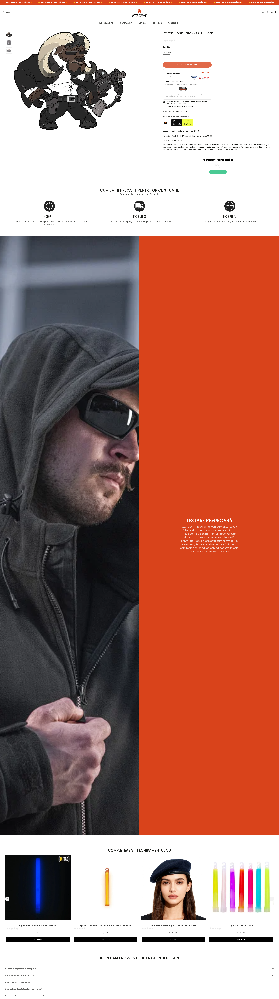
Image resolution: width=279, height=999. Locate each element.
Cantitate (167, 53)
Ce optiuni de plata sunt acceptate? (21, 969)
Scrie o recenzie (218, 172)
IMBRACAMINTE (106, 23)
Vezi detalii (38, 939)
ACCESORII (173, 23)
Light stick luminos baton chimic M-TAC (38, 925)
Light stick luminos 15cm (241, 925)
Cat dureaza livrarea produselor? (20, 975)
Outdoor (157, 23)
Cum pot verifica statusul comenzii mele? (23, 989)
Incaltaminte (126, 23)
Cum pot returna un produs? (18, 982)
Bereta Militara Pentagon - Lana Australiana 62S (173, 925)
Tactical (142, 23)
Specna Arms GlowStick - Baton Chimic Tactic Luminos (105, 925)
